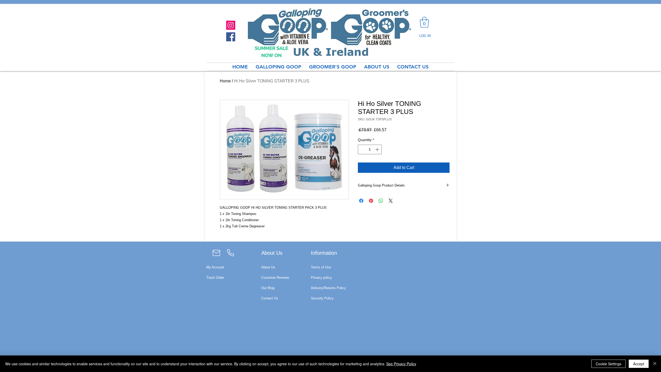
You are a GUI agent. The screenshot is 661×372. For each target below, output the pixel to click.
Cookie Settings (608, 363)
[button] (424, 22)
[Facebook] (230, 36)
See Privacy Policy (401, 363)
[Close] (655, 364)
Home (225, 81)
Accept (638, 363)
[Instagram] (230, 25)
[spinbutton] (369, 149)
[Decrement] (362, 149)
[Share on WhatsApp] (381, 201)
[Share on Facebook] (361, 201)
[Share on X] (391, 201)
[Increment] (377, 149)
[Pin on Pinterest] (371, 201)
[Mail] (216, 253)
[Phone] (230, 253)
